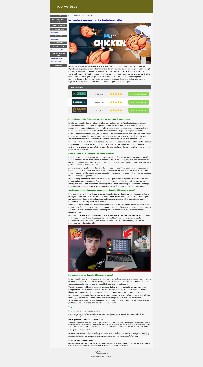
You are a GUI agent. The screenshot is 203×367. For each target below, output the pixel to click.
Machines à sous (59, 46)
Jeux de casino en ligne (58, 54)
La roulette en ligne (56, 58)
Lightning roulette (56, 61)
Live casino (59, 36)
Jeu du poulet (55, 32)
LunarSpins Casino (58, 25)
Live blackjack (55, 39)
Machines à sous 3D (57, 50)
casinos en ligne (77, 66)
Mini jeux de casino (58, 29)
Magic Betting (58, 43)
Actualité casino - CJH (58, 20)
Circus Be (58, 65)
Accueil (58, 16)
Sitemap (108, 356)
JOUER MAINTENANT (139, 94)
